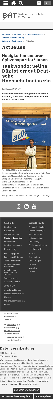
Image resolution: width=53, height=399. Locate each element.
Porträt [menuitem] (32, 254)
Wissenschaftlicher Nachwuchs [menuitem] (12, 266)
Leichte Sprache (13, 340)
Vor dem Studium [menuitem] (11, 234)
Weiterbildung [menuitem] (36, 223)
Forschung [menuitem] (10, 249)
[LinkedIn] (26, 207)
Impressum (11, 325)
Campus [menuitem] (32, 264)
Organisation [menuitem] (34, 257)
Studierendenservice (34, 35)
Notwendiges (9, 353)
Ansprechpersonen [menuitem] (12, 282)
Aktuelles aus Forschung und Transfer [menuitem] (10, 272)
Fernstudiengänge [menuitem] (37, 231)
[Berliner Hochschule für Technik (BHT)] (25, 16)
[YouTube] (34, 207)
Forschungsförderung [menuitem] (13, 257)
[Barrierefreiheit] (39, 3)
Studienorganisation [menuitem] (13, 245)
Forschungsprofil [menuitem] (11, 254)
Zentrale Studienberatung (13, 38)
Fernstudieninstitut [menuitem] (37, 227)
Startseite (6, 35)
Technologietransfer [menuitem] (12, 261)
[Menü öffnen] (5, 3)
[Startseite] (13, 3)
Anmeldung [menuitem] (34, 242)
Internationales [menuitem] (10, 242)
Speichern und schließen (26, 390)
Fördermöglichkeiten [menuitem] (38, 245)
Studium (17, 35)
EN (47, 3)
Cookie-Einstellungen (11, 381)
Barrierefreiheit (13, 334)
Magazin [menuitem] (7, 297)
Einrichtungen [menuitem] (35, 261)
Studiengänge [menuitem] (10, 227)
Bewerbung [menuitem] (9, 231)
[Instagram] (19, 207)
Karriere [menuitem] (32, 272)
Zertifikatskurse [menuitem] (35, 234)
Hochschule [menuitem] (35, 249)
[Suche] (21, 3)
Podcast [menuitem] (7, 305)
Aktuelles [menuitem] (9, 286)
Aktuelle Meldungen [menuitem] (12, 290)
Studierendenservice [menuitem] (13, 238)
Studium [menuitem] (9, 223)
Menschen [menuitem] (33, 268)
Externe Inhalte (9, 357)
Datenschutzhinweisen (30, 384)
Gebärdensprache (14, 337)
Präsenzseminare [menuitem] (36, 238)
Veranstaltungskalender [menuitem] (14, 294)
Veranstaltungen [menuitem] (11, 278)
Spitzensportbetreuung (12, 41)
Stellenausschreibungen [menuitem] (14, 301)
